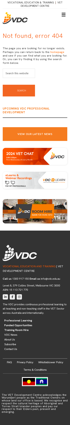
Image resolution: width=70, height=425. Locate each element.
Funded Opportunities (18, 325)
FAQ (9, 362)
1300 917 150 (20, 279)
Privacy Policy (25, 362)
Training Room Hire (16, 330)
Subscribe (10, 344)
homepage (57, 52)
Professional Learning (18, 320)
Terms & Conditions (35, 370)
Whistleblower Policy (50, 362)
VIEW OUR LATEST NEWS (35, 134)
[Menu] (63, 14)
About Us (9, 339)
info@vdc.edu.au (50, 279)
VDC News (10, 334)
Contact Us (10, 349)
